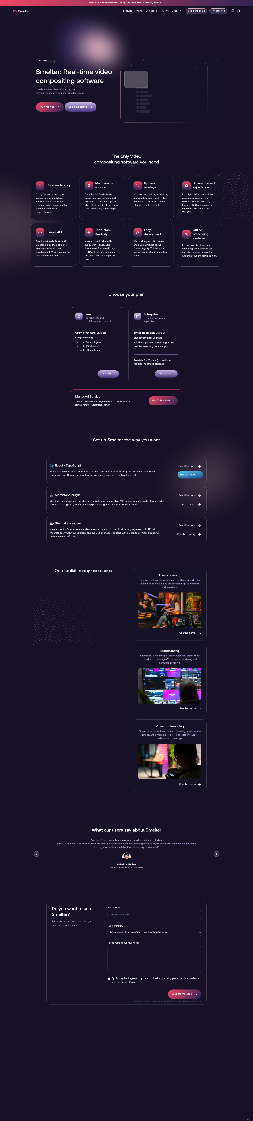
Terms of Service (191, 1001)
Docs (174, 11)
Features (127, 11)
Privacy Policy (128, 982)
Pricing (139, 11)
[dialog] (247, 1119)
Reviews (164, 11)
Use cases (151, 11)
